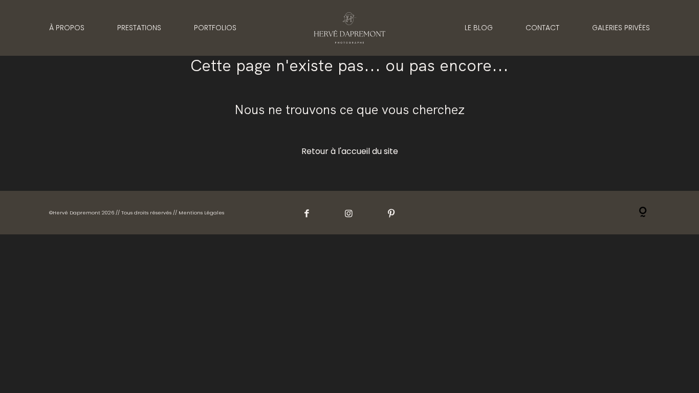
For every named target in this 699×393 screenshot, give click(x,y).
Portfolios (215, 28)
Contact (542, 28)
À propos (66, 28)
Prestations (139, 28)
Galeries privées (621, 28)
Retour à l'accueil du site (349, 151)
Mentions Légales (201, 212)
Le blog (479, 28)
